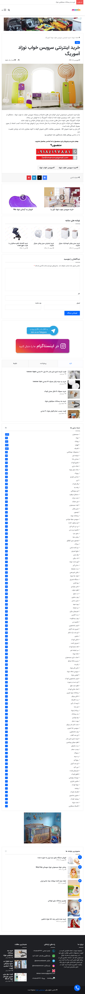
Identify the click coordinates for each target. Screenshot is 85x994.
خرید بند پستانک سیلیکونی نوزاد (55, 401)
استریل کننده (75, 643)
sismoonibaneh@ (40, 961)
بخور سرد (76, 533)
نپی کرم (76, 767)
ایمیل (78, 303)
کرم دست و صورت (73, 682)
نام (79, 294)
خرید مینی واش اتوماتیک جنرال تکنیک (69, 244)
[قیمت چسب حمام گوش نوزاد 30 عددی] (74, 414)
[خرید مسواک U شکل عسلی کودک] (74, 394)
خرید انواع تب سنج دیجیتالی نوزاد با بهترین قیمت (8, 964)
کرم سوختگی (75, 491)
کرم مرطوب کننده (73, 523)
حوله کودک (75, 785)
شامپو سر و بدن (74, 530)
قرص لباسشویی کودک (72, 678)
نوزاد (73, 38)
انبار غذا (76, 707)
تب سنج (76, 594)
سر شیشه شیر (74, 650)
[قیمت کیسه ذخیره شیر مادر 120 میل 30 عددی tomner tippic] (74, 375)
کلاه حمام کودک (74, 647)
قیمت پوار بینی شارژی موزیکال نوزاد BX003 (8, 976)
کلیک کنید (35, 956)
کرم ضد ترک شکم (73, 632)
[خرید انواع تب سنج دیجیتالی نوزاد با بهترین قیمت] (20, 964)
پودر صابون (75, 597)
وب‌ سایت (38, 303)
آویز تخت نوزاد (74, 562)
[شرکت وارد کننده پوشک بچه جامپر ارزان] (74, 889)
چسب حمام (75, 749)
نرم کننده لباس (74, 548)
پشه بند (76, 487)
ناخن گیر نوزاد (74, 668)
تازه (70, 363)
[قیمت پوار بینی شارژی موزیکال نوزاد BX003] (20, 977)
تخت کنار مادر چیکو (73, 725)
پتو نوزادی (75, 717)
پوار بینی (76, 555)
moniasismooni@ (38, 966)
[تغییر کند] (76, 10)
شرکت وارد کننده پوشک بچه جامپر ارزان (53, 881)
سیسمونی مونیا (40, 990)
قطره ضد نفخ (74, 686)
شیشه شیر (75, 455)
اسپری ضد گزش (74, 629)
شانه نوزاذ (76, 654)
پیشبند (77, 788)
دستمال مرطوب (74, 494)
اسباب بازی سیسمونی (72, 657)
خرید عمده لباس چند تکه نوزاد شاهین (53, 919)
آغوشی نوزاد (75, 675)
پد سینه (76, 756)
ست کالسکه (75, 700)
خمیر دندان (75, 601)
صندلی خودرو (74, 477)
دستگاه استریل (74, 579)
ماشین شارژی (74, 781)
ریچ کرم (76, 760)
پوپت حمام (75, 721)
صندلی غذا (75, 459)
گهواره (77, 445)
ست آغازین (75, 615)
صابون (77, 636)
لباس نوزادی (75, 586)
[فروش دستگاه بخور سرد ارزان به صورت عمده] (74, 861)
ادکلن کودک (75, 640)
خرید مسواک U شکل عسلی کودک (55, 391)
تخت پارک (75, 498)
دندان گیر (76, 565)
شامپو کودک (75, 463)
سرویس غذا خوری (73, 728)
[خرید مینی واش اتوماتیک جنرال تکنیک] (68, 233)
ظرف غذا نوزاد (74, 576)
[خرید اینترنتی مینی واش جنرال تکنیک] (42, 233)
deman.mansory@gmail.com (45, 973)
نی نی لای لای (74, 526)
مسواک (76, 753)
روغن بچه (76, 537)
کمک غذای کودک (73, 689)
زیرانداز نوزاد (75, 710)
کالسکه (76, 448)
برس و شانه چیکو (73, 661)
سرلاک (77, 544)
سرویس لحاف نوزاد (73, 671)
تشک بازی (75, 466)
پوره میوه (76, 604)
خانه (77, 38)
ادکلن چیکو (75, 696)
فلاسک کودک (74, 792)
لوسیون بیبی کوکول (73, 540)
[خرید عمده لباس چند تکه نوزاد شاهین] (74, 923)
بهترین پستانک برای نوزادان (57, 901)
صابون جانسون (74, 795)
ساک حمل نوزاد (74, 470)
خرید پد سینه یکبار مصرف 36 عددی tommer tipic (49, 381)
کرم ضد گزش (75, 763)
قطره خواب (75, 590)
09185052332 (37, 951)
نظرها (15, 363)
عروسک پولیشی (74, 778)
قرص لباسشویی (74, 625)
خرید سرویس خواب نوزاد (68, 167)
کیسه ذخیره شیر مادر (72, 739)
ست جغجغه (75, 569)
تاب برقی (76, 558)
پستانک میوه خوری (73, 693)
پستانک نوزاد (75, 516)
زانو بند (76, 664)
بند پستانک (75, 714)
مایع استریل (75, 551)
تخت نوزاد (75, 802)
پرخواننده (43, 363)
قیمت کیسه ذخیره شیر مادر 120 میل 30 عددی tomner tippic (46, 371)
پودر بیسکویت (74, 618)
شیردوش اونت (74, 771)
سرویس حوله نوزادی (72, 519)
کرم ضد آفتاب (74, 735)
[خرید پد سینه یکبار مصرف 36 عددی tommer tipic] (74, 384)
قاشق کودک (75, 774)
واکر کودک (75, 484)
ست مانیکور (75, 746)
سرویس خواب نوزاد (46, 167)
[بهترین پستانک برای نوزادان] (74, 908)
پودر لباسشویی (74, 732)
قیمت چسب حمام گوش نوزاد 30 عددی (53, 411)
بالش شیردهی (74, 572)
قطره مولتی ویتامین (72, 742)
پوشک (77, 441)
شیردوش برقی (74, 611)
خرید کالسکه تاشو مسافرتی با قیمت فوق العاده (18, 244)
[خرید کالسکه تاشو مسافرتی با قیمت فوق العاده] (16, 233)
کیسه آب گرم (75, 703)
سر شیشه (76, 608)
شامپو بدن (75, 622)
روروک (77, 473)
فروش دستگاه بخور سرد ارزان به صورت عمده (52, 857)
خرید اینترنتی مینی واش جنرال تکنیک (44, 244)
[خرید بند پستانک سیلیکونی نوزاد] (74, 404)
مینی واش (75, 509)
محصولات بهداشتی (73, 452)
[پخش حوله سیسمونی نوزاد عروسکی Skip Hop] (74, 872)
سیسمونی (75, 434)
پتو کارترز (76, 583)
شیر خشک (75, 501)
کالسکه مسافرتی (74, 806)
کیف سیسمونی (74, 505)
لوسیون (76, 512)
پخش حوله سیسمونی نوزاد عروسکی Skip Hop (51, 867)
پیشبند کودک (75, 799)
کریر (77, 480)
